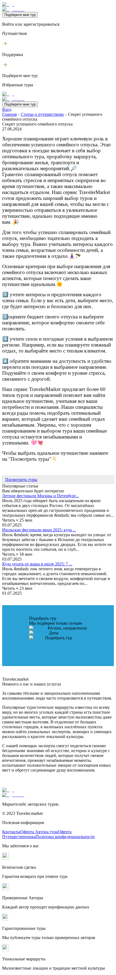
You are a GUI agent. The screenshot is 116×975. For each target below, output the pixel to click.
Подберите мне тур (20, 15)
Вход (6, 109)
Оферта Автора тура (39, 831)
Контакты (11, 831)
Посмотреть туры (21, 479)
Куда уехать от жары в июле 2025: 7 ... (37, 564)
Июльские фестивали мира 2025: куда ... (39, 530)
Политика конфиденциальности (65, 836)
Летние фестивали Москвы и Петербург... (40, 495)
